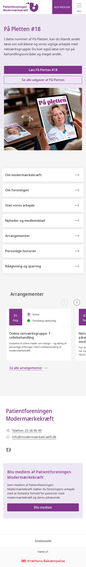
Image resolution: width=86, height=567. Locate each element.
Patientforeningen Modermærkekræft (30, 414)
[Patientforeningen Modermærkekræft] (20, 7)
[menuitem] (79, 7)
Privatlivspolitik (43, 540)
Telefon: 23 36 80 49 (27, 430)
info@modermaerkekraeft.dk (34, 437)
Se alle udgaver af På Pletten (43, 80)
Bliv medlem (43, 507)
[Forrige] (64, 302)
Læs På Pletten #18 (43, 70)
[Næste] (77, 302)
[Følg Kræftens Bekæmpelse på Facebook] (8, 450)
